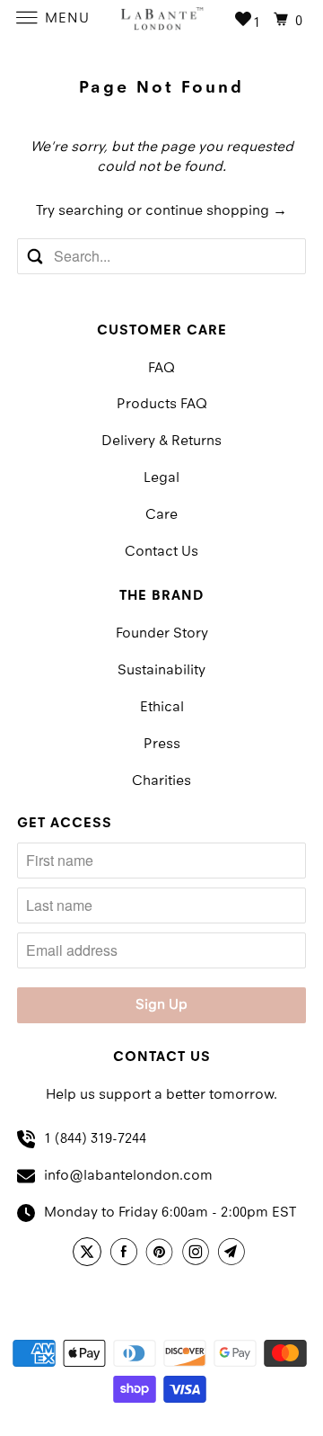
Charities (161, 781)
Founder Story (162, 634)
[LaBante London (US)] (161, 17)
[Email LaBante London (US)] (234, 1254)
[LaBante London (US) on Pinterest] (162, 1254)
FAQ (161, 368)
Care (161, 515)
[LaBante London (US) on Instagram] (198, 1254)
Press (162, 744)
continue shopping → (216, 211)
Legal (161, 478)
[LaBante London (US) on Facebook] (126, 1254)
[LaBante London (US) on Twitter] (90, 1254)
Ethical (162, 707)
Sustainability (161, 671)
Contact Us (161, 552)
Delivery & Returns (161, 441)
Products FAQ (162, 404)
